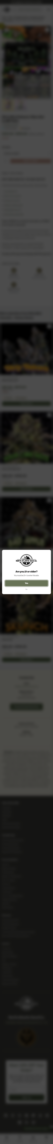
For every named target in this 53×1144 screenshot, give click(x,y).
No (26, 589)
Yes (26, 583)
